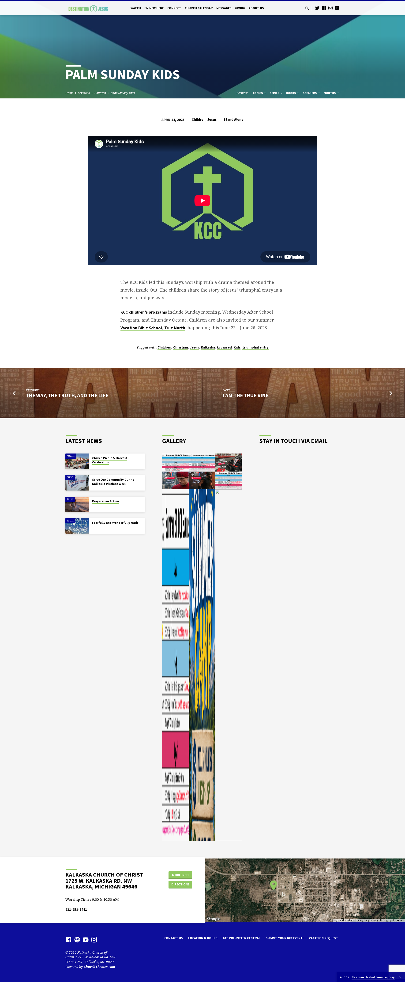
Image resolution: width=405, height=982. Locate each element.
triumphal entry (255, 347)
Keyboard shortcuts (344, 920)
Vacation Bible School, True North (152, 327)
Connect (174, 8)
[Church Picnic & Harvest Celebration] (77, 461)
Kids (237, 347)
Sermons (84, 93)
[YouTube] (337, 7)
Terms (400, 920)
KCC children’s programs (143, 312)
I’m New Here (154, 8)
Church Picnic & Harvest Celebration (109, 460)
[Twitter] (317, 7)
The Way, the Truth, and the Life (67, 395)
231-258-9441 (76, 909)
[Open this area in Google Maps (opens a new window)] (213, 919)
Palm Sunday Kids (123, 93)
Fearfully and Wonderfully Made (115, 523)
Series (275, 93)
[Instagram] (330, 7)
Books (291, 93)
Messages (224, 8)
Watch (136, 8)
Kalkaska (208, 347)
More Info (180, 875)
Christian (180, 347)
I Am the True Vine (245, 395)
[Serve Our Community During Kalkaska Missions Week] (77, 483)
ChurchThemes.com (99, 966)
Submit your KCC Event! (285, 938)
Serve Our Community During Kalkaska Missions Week (113, 482)
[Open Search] (307, 8)
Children (100, 93)
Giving (240, 8)
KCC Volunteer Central (241, 938)
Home (69, 93)
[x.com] (77, 939)
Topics (257, 93)
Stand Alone (234, 119)
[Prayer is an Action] (77, 504)
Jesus (212, 119)
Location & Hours (203, 938)
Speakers (310, 93)
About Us (256, 8)
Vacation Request (323, 938)
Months (330, 93)
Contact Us (173, 938)
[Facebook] (323, 7)
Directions (180, 884)
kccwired (224, 347)
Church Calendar (199, 8)
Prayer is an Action (105, 501)
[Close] (400, 977)
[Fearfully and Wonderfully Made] (77, 526)
